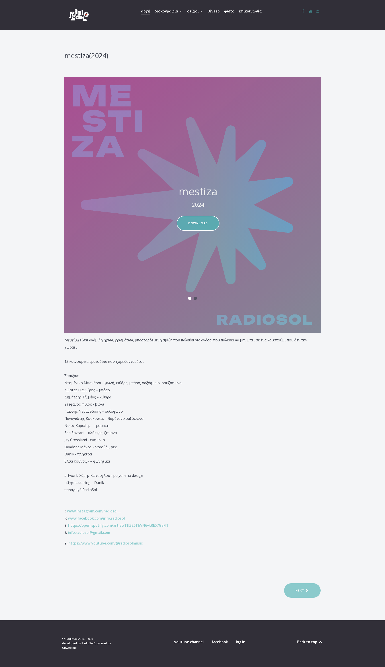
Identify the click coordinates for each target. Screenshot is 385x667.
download (198, 223)
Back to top (307, 641)
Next (300, 590)
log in (240, 641)
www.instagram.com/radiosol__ (94, 511)
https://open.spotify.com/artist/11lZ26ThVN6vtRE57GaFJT (118, 525)
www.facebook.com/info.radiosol (96, 518)
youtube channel (189, 641)
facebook (220, 641)
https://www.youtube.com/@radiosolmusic (105, 543)
